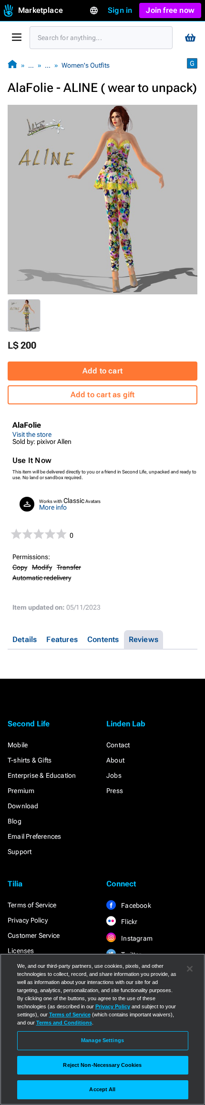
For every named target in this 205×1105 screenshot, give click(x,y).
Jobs (114, 775)
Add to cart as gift (103, 394)
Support (19, 851)
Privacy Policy (28, 920)
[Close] (189, 968)
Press (114, 790)
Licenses (21, 950)
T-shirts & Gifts (29, 760)
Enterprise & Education (42, 775)
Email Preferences (34, 836)
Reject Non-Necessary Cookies (102, 1065)
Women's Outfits (86, 65)
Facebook (135, 905)
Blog (14, 821)
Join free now (170, 10)
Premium (21, 790)
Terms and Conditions (64, 1022)
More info (53, 507)
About (115, 760)
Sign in (120, 10)
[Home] (12, 65)
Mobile (18, 745)
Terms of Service (32, 905)
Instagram (136, 938)
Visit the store (31, 434)
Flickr (128, 921)
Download (23, 806)
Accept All (102, 1089)
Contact (118, 745)
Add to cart (102, 370)
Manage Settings (102, 1040)
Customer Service (34, 935)
